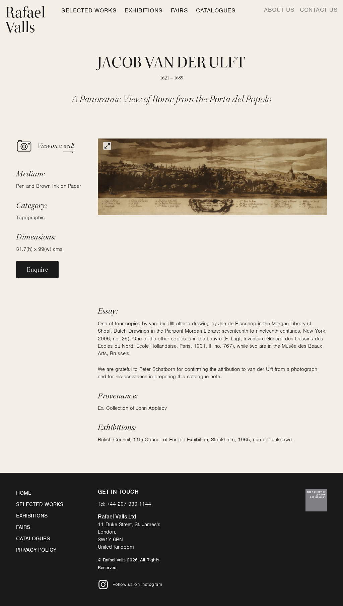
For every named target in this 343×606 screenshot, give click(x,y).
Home (23, 493)
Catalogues (215, 10)
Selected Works (89, 10)
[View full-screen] (107, 146)
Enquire (37, 270)
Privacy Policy (36, 550)
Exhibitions (144, 10)
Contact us (319, 9)
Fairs (179, 10)
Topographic (30, 217)
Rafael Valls (25, 20)
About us (279, 9)
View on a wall (56, 146)
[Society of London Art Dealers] (316, 500)
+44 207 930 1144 (129, 504)
